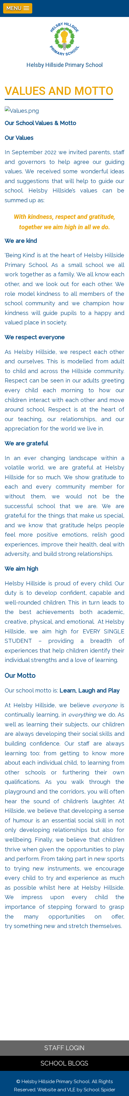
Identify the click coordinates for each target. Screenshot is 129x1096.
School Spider (99, 1090)
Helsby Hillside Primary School (65, 65)
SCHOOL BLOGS (64, 1063)
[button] (17, 8)
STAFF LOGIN (64, 1048)
